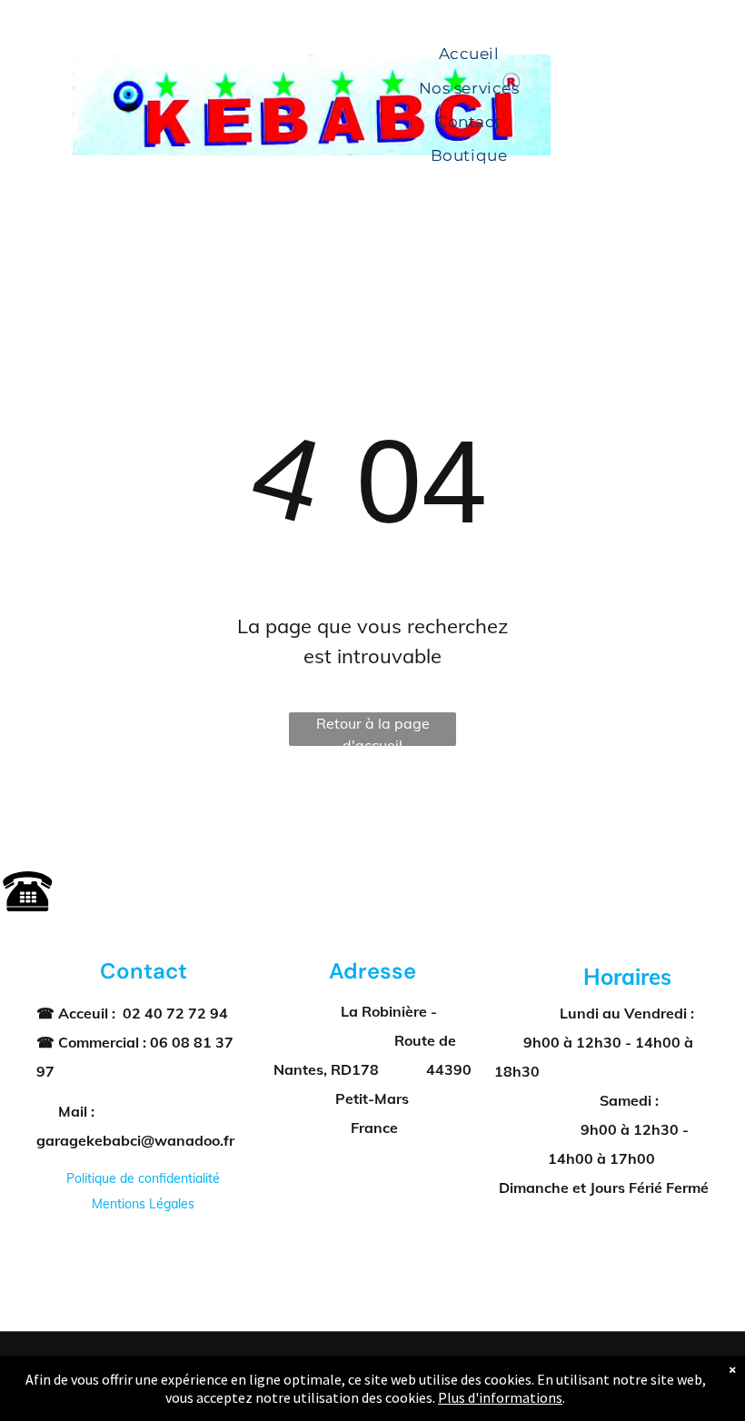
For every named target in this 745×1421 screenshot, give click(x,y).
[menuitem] (469, 55)
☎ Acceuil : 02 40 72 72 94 (132, 1013)
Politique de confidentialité (143, 1178)
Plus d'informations (500, 1397)
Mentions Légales (143, 1204)
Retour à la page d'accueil (373, 730)
